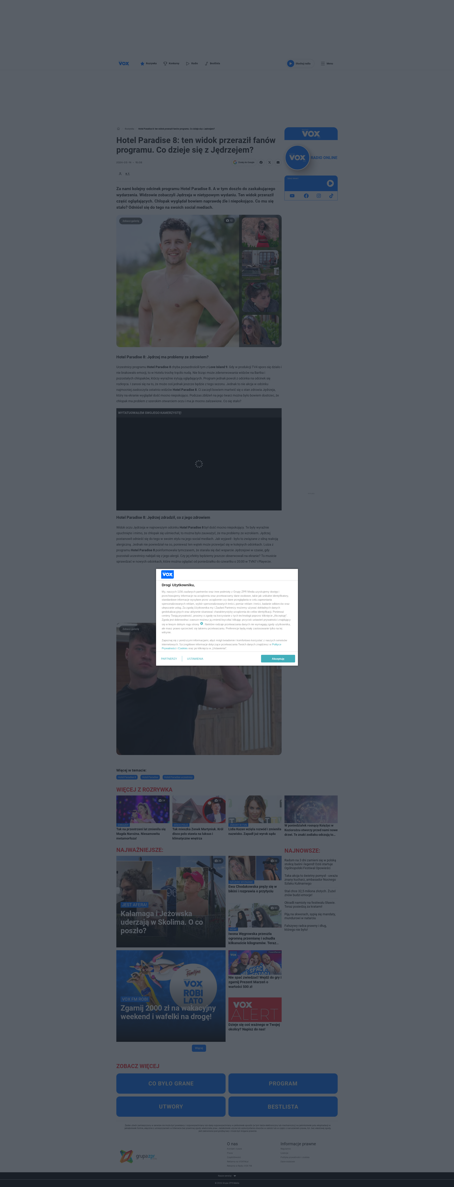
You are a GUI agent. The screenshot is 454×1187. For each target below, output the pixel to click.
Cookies (183, 648)
